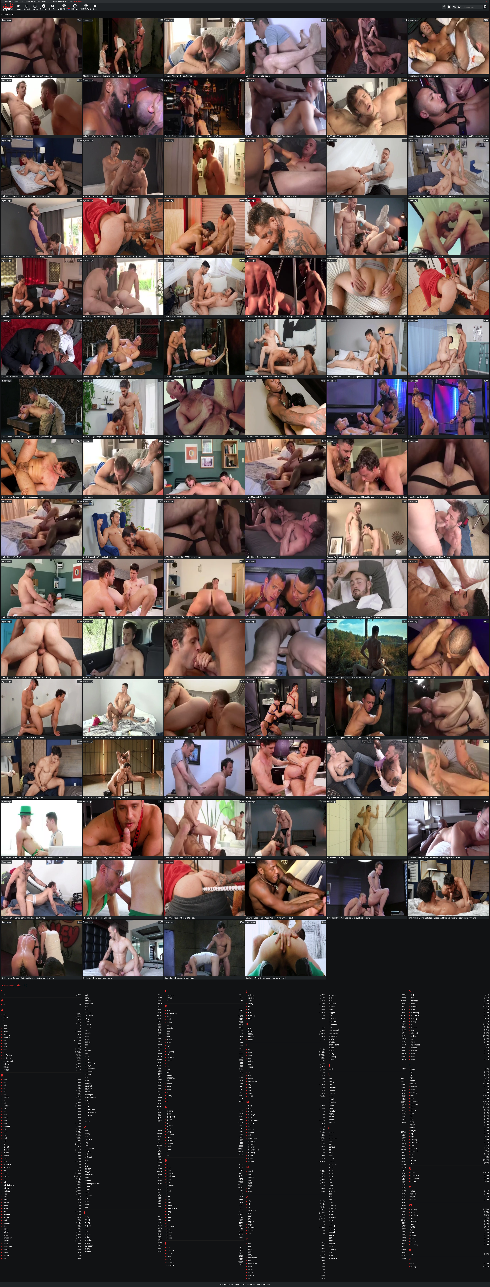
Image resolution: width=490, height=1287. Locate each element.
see (367, 1141)
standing (367, 1249)
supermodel (450, 1045)
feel (205, 1034)
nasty (286, 1174)
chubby (123, 1027)
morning (286, 1152)
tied (450, 1116)
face (205, 1010)
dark (123, 1136)
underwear (450, 1178)
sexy (367, 1152)
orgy (286, 1224)
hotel (205, 1217)
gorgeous (205, 1140)
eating (123, 1219)
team (450, 1089)
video (450, 1191)
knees (286, 1039)
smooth (367, 1208)
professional (367, 1045)
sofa (367, 1214)
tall (450, 1075)
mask (286, 1111)
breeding (42, 1223)
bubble (42, 1243)
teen (450, 1095)
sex (367, 1150)
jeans (286, 1001)
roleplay (367, 1111)
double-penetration (123, 1183)
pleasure (367, 1003)
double (123, 1180)
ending (123, 1234)
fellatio (205, 1039)
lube (286, 1090)
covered (123, 1086)
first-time (205, 1057)
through (450, 1110)
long (286, 1084)
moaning (286, 1141)
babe (42, 1079)
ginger (205, 1128)
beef (42, 1132)
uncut (450, 1172)
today (450, 1125)
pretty (367, 1039)
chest (123, 1021)
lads (286, 1049)
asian (42, 1049)
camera (123, 1001)
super (450, 1042)
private (367, 1042)
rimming (367, 1102)
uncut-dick (450, 1175)
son (367, 1223)
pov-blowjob (367, 1030)
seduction (367, 1138)
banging (42, 1097)
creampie (123, 1094)
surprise (450, 1047)
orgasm (286, 1222)
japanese (286, 998)
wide (450, 1230)
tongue (450, 1130)
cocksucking (123, 1062)
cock (123, 1059)
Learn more (78, 1)
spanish (367, 1226)
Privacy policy (240, 1284)
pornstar (367, 1018)
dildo (123, 1160)
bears (42, 1123)
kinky (286, 1031)
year (450, 1263)
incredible (205, 1250)
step (367, 1255)
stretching (450, 1012)
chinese (123, 1024)
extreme (205, 998)
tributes (450, 1148)
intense (205, 1259)
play (367, 1001)
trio (450, 1154)
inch (205, 1247)
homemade (205, 1205)
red (367, 1084)
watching (450, 1215)
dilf (123, 1163)
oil (286, 1204)
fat (205, 1025)
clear (123, 1039)
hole (205, 1199)
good (205, 1137)
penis (286, 1266)
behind (42, 1135)
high (205, 1197)
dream (123, 1189)
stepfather (367, 1258)
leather (286, 1061)
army (42, 1046)
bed (42, 1129)
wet (450, 1224)
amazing (42, 1034)
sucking (450, 1036)
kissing (286, 1034)
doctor (123, 1169)
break (42, 1220)
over (286, 1233)
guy (205, 1152)
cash (123, 1009)
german (205, 1125)
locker (286, 1078)
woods (450, 1235)
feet (205, 1037)
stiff (450, 998)
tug (450, 1157)
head (205, 1191)
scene (367, 1132)
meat (286, 1126)
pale (286, 1246)
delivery (123, 1151)
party (286, 1255)
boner (42, 1194)
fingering (205, 1051)
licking (286, 1067)
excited (123, 1252)
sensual (367, 1147)
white (450, 1227)
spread (367, 1243)
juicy (286, 1018)
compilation (123, 1068)
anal (42, 1040)
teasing (450, 1092)
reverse (367, 1093)
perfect (286, 1269)
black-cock (42, 1164)
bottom (42, 1202)
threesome (450, 1101)
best (42, 1141)
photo (286, 1272)
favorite (205, 1028)
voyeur (450, 1199)
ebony (123, 1222)
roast (367, 1108)
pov (367, 1027)
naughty (286, 1177)
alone (42, 1026)
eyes (205, 1001)
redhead (367, 1087)
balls (42, 1094)
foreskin (205, 1075)
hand (205, 1170)
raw (367, 1078)
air (42, 1020)
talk (450, 1072)
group (205, 1149)
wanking (450, 1209)
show (367, 1170)
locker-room (286, 1081)
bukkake (42, 1255)
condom (123, 1074)
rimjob (367, 1099)
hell (205, 1194)
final (205, 1048)
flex (205, 1063)
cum (123, 1106)
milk (286, 1135)
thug (450, 1113)
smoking (367, 1205)
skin (367, 1182)
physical (286, 1275)
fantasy (205, 1022)
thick (450, 1098)
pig (367, 998)
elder (123, 1228)
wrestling (450, 1244)
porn (367, 1015)
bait (42, 1088)
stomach (450, 1001)
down (123, 1186)
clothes (123, 1050)
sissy (367, 1176)
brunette (42, 1241)
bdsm (42, 1114)
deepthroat (123, 1148)
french (205, 1083)
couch (123, 1080)
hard (205, 1182)
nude (286, 1191)
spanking (367, 1229)
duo (123, 1207)
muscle (286, 1161)
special (367, 1232)
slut (367, 1199)
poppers (367, 1012)
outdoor (286, 1227)
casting (123, 1012)
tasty (450, 1081)
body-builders (42, 1185)
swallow (450, 1050)
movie (286, 1158)
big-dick (42, 1152)
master (286, 1117)
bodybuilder (42, 1188)
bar (42, 1100)
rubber (367, 1119)
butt (42, 1258)
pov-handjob (367, 1033)
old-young (286, 1210)
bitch (42, 1158)
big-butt (42, 1147)
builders (42, 1252)
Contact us (251, 1284)
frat (205, 1081)
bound (42, 1205)
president (367, 1036)
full (205, 1098)
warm (450, 1212)
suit (450, 1039)
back (42, 1082)
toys (450, 1136)
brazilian (42, 1217)
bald (42, 1091)
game (205, 1114)
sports (367, 1241)
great (205, 1146)
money (286, 1144)
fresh (205, 1086)
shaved (367, 1161)
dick (123, 1154)
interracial (205, 1262)
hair (205, 1164)
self (367, 1144)
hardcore (205, 1185)
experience (205, 995)
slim (367, 1194)
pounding (367, 1024)
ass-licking (42, 1058)
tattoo (450, 1083)
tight (450, 1119)
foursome (205, 1078)
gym (205, 1155)
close (123, 1047)
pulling (367, 1053)
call (123, 995)
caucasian (123, 1015)
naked (286, 1171)
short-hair (367, 1164)
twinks (450, 1160)
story (450, 1003)
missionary (286, 1138)
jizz (286, 1006)
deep (123, 1145)
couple (123, 1083)
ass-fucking (42, 1055)
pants (286, 1249)
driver (123, 1198)
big (42, 1144)
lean (286, 1058)
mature (286, 1123)
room (367, 1114)
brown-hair (42, 1238)
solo (367, 1220)
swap (450, 1053)
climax (123, 1042)
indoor (205, 1253)
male (286, 1106)
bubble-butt (42, 1246)
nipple (286, 1186)
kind (286, 1028)
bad (42, 1085)
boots (42, 1197)
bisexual (42, 1155)
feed (205, 1031)
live (286, 1073)
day (123, 1142)
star (367, 1252)
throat (450, 1107)
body (42, 1182)
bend (42, 1138)
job (286, 1009)
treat (450, 1145)
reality (367, 1081)
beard (42, 1120)
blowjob (42, 1176)
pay (286, 1260)
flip (205, 1066)
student (450, 1027)
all (42, 1023)
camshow (123, 1003)
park (286, 1252)
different (123, 1157)
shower (367, 1173)
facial (205, 1016)
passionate (286, 1258)
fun (205, 1101)
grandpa (205, 1143)
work (450, 1238)
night (286, 1183)
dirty (123, 1166)
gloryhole (205, 1134)
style (450, 1030)
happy (205, 1179)
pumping (367, 1056)
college (123, 1065)
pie (286, 1278)
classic (123, 1033)
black (42, 1161)
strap (450, 1009)
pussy (367, 1059)
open (286, 1216)
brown (42, 1235)
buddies (42, 1249)
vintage (450, 1194)
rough (367, 1117)
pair (286, 1243)
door (123, 1177)
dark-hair (123, 1139)
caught (123, 1018)
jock (286, 1012)
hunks (205, 1235)
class (123, 1030)
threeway (450, 1104)
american (42, 1037)
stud (450, 1024)
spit (367, 1238)
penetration (286, 1263)
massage (286, 1114)
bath (42, 1108)
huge (205, 1223)
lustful (286, 1096)
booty (42, 1199)
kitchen (286, 1037)
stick (450, 995)
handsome (205, 1176)
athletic (42, 1067)
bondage (42, 1191)
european (123, 1246)
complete (123, 1071)
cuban (123, 1103)
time (450, 1122)
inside (205, 1256)
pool (367, 1009)
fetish (205, 1042)
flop (205, 1069)
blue (42, 1179)
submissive (450, 1033)
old (286, 1207)
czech (123, 1121)
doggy (123, 1172)
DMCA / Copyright (226, 1284)
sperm (367, 1235)
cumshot (123, 1115)
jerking (286, 1003)
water (450, 1218)
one (286, 1213)
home (205, 1202)
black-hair (42, 1167)
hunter (205, 1238)
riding (367, 1096)
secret (367, 1135)
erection (123, 1240)
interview (205, 1265)
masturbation (286, 1120)
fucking (205, 1095)
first (205, 1054)
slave (367, 1188)
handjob (205, 1173)
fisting (205, 1060)
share (367, 1158)
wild (450, 1232)
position (367, 1021)
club (123, 1053)
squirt (367, 1246)
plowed (367, 1006)
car (123, 1006)
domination (123, 1174)
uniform (450, 1181)
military (286, 1132)
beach (42, 1117)
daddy (123, 1133)
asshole (42, 1064)
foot (205, 1072)
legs (286, 1064)
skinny (367, 1185)
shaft (367, 1155)
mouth (286, 1155)
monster (286, 1147)
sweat (450, 1056)
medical (286, 1129)
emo (123, 1231)
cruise (123, 1100)
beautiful (42, 1126)
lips (286, 1070)
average (42, 1070)
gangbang (205, 1117)
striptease (450, 1015)
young (450, 1266)
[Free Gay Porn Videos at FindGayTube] (8, 7)
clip (123, 1045)
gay (205, 1122)
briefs (42, 1226)
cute (123, 1118)
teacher (450, 1086)
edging (123, 1225)
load (286, 1075)
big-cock (42, 1150)
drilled (123, 1192)
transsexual (450, 1142)
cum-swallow (123, 1112)
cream (123, 1092)
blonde (42, 1173)
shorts (367, 1167)
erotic (123, 1243)
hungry (205, 1232)
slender (367, 1191)
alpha (42, 1028)
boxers (42, 1208)
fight (205, 1045)
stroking (450, 1018)
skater (367, 1179)
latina (286, 1052)
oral (286, 1219)
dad (123, 1130)
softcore (367, 1217)
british (42, 1229)
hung (205, 1229)
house (205, 1220)
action (42, 1017)
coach (123, 1056)
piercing (367, 995)
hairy (205, 1167)
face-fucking (205, 1013)
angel (42, 1043)
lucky (286, 1093)
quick (367, 1069)
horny (205, 1211)
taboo (450, 1069)
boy (42, 1211)
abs (42, 1014)
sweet (450, 1059)
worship (450, 1241)
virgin (450, 1197)
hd (205, 1188)
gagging (205, 1111)
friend (205, 1089)
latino (286, 1055)
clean (123, 1036)
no (286, 1188)
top (450, 1133)
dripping (123, 1195)
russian (367, 1122)
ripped (367, 1105)
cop (123, 1077)
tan (450, 1078)
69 (42, 1004)
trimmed (450, 1151)
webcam (450, 1221)
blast (42, 1170)
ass (42, 1052)
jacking (286, 995)
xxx (450, 1254)
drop (123, 1201)
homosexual (205, 1208)
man (286, 1108)
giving (205, 1131)
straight (450, 1006)
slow (367, 1197)
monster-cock (286, 1150)
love (286, 1087)
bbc (42, 1111)
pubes (367, 1047)
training (450, 1139)
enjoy (123, 1237)
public (367, 1050)
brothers (42, 1232)
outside (286, 1230)
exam (123, 1249)
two (450, 1163)
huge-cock (205, 1226)
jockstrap (286, 1015)
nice (286, 1180)
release (367, 1090)
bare (42, 1103)
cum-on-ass (123, 1109)
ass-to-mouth (42, 1061)
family (205, 1019)
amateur (42, 1031)
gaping (205, 1119)
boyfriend (42, 1214)
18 (42, 995)
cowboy (123, 1089)
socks (367, 1211)
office (286, 1201)
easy (123, 1216)
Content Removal (263, 1284)
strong (450, 1021)
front (205, 1092)
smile (367, 1202)
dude (123, 1204)
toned (450, 1127)
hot (205, 1214)
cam (123, 998)
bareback (42, 1106)
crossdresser (123, 1097)
